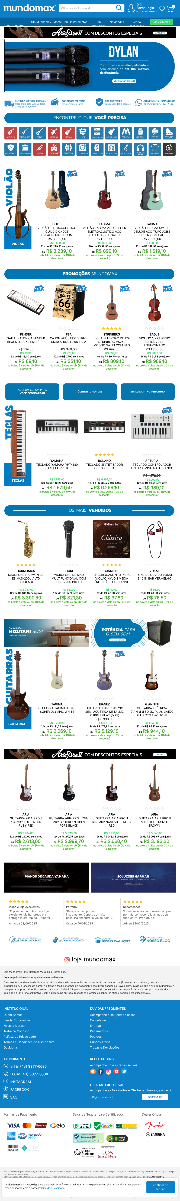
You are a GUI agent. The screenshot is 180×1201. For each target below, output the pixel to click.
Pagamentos (99, 1031)
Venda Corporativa (17, 1020)
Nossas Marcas (14, 1025)
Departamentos (14, 25)
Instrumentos (78, 22)
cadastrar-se (147, 11)
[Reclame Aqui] (89, 1139)
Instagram (20, 1082)
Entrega (95, 1025)
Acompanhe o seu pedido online (113, 1015)
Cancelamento (100, 1020)
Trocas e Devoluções (104, 1047)
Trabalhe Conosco (16, 1031)
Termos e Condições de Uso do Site (29, 1042)
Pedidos (96, 1036)
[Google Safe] (105, 1126)
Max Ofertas (161, 22)
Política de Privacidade (20, 1036)
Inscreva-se (155, 1097)
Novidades (117, 22)
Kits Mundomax (40, 22)
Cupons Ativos (100, 1042)
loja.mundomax (93, 959)
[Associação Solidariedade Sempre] (108, 1153)
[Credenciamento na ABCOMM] (127, 1126)
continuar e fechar (160, 1187)
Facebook (19, 1089)
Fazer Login (145, 8)
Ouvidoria (10, 1047)
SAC (13, 1097)
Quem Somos (13, 1015)
